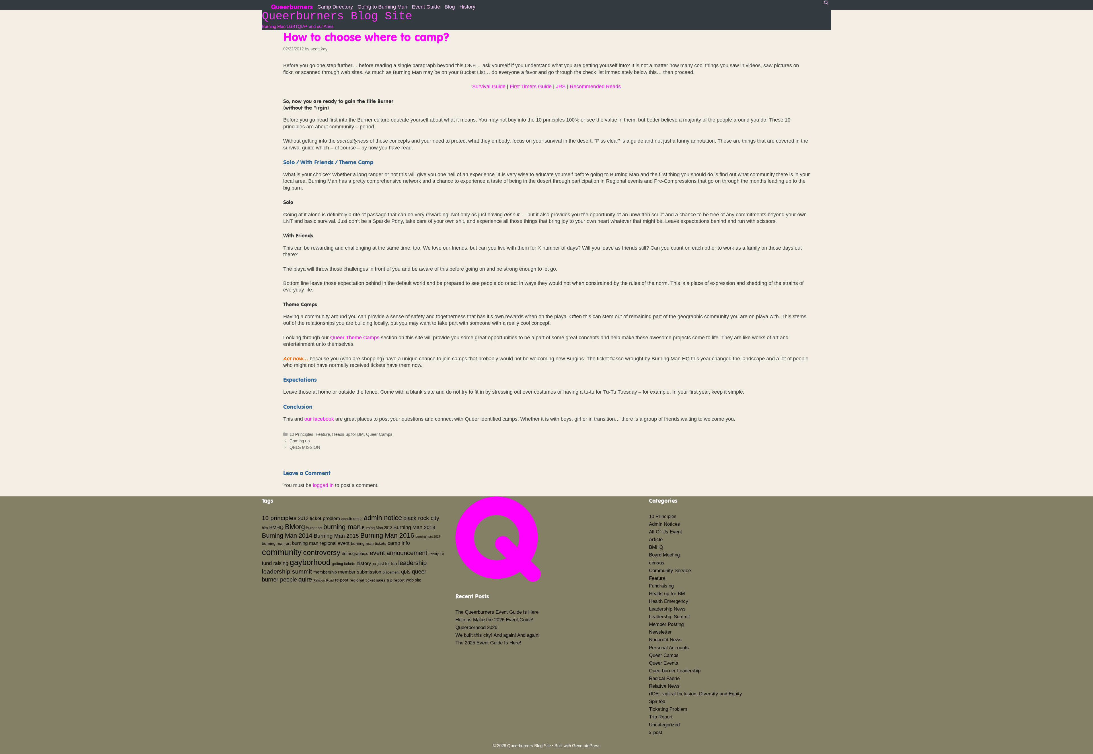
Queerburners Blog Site (337, 16)
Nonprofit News (665, 639)
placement (391, 572)
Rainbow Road (323, 580)
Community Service (670, 570)
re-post (341, 580)
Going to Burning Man (382, 7)
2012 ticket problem (319, 518)
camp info (399, 543)
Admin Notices (664, 524)
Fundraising (661, 586)
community (282, 552)
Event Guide (426, 7)
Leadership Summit (669, 616)
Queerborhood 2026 (476, 627)
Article (656, 539)
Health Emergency (668, 601)
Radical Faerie (664, 678)
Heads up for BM (348, 434)
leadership (412, 562)
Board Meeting (664, 555)
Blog (450, 7)
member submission (359, 572)
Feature (323, 434)
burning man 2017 (428, 536)
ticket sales (375, 580)
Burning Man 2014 (287, 535)
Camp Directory (335, 7)
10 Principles (301, 434)
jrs (374, 564)
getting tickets (343, 564)
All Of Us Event (665, 532)
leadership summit (287, 571)
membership (325, 572)
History (467, 7)
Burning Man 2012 (377, 528)
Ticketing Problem (668, 709)
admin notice (383, 517)
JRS (561, 86)
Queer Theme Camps (354, 337)
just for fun (387, 563)
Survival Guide (489, 86)
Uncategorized (664, 725)
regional (357, 580)
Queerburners (292, 6)
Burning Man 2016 (387, 535)
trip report (395, 580)
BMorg (295, 527)
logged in (323, 485)
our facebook (319, 419)
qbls (405, 572)
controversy (321, 552)
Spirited (657, 701)
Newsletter (660, 632)
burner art (314, 528)
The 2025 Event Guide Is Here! (488, 643)
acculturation (351, 519)
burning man (342, 527)
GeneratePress (586, 745)
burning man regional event (321, 543)
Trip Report (661, 717)
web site (413, 580)
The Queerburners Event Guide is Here (497, 612)
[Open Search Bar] (826, 3)
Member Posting (666, 624)
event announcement (398, 552)
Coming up (299, 440)
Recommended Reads (595, 86)
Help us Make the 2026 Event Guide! (494, 619)
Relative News (664, 686)
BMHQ (276, 527)
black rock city (421, 518)
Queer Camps (379, 434)
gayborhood (310, 562)
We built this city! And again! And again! (497, 635)
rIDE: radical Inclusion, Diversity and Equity (695, 694)
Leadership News (667, 609)
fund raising (275, 563)
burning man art (276, 543)
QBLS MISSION (304, 447)
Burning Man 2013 (414, 527)
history (364, 563)
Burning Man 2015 (336, 536)
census (656, 563)
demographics (355, 553)
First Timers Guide (531, 86)
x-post (655, 732)
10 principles (279, 518)
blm (265, 528)
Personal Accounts (669, 647)
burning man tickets (368, 543)
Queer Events (663, 663)
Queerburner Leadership (674, 670)
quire (305, 579)
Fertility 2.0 (436, 554)
